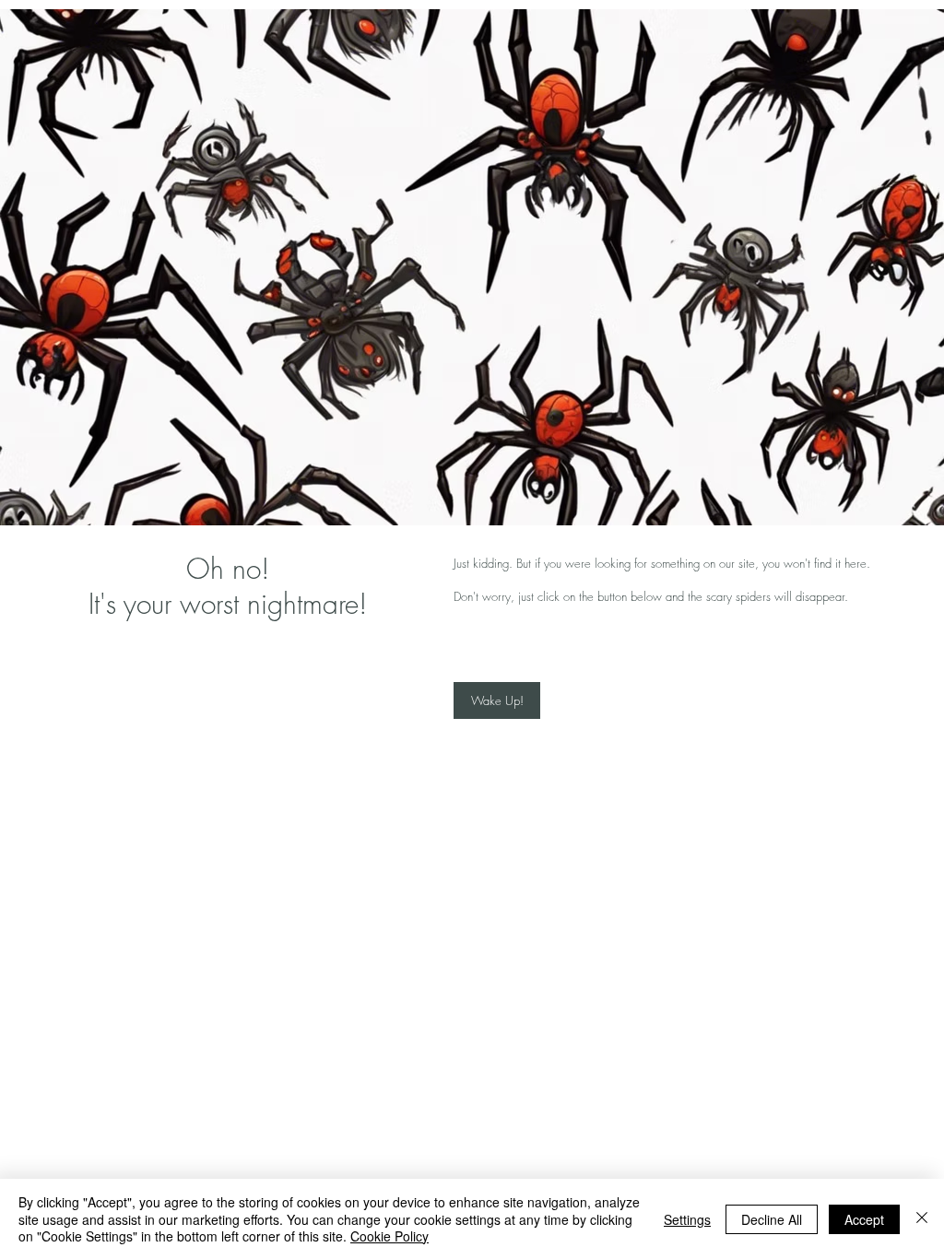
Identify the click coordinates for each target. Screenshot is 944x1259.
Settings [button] (687, 1219)
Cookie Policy (389, 1236)
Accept (864, 1219)
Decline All (771, 1219)
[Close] (922, 1219)
